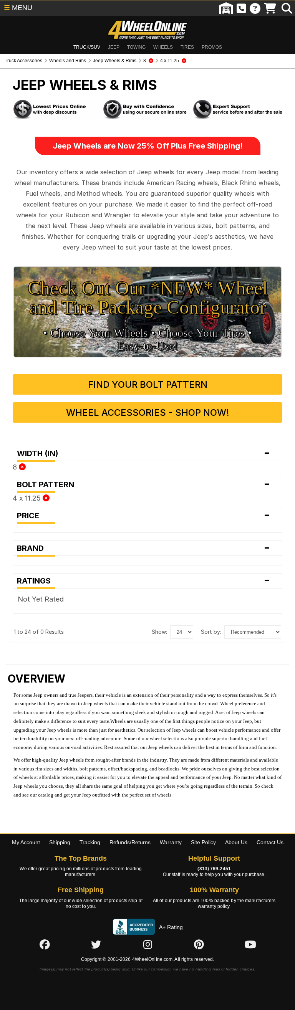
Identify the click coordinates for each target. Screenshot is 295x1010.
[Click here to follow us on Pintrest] (199, 944)
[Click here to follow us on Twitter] (96, 944)
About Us (236, 842)
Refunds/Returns (130, 842)
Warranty (171, 842)
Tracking (90, 842)
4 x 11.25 (28, 498)
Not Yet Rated (41, 599)
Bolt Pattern (143, 484)
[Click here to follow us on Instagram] (147, 944)
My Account (26, 842)
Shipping (59, 842)
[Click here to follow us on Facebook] (44, 944)
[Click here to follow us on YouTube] (250, 944)
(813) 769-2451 (213, 868)
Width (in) (143, 453)
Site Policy (203, 842)
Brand (143, 548)
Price (143, 515)
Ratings (143, 580)
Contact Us (270, 842)
